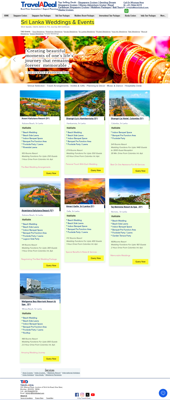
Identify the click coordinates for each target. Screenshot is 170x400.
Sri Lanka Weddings (87, 31)
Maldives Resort (54, 373)
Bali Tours (118, 7)
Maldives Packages (101, 7)
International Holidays (71, 373)
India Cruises (40, 373)
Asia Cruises (28, 373)
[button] (51, 173)
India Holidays (28, 375)
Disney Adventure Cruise (92, 5)
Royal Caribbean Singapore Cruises (86, 6)
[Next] (156, 60)
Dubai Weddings (37, 34)
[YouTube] (93, 395)
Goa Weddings (39, 31)
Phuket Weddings (103, 31)
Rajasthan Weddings (54, 31)
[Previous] (14, 60)
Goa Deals (39, 375)
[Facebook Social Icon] (77, 395)
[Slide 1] (85, 78)
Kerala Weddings (71, 31)
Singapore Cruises (88, 2)
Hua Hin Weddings (119, 31)
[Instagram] (82, 395)
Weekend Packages (53, 375)
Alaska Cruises (66, 9)
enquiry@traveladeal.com (35, 393)
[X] (87, 395)
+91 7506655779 (30, 391)
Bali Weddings (134, 31)
